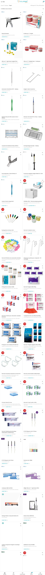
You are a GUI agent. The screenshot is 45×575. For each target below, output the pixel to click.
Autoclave (34, 202)
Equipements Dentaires (28, 202)
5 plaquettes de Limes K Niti (7, 230)
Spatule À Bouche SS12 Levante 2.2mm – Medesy (10, 117)
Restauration (26, 403)
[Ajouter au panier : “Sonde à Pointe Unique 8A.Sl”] (21, 180)
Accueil (2, 5)
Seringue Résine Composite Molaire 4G (10, 515)
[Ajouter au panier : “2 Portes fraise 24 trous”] (21, 381)
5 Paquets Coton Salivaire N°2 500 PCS (10, 344)
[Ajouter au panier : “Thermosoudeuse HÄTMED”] (21, 553)
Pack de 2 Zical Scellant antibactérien (32, 373)
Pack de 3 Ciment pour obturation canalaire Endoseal (11, 316)
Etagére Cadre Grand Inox (29, 89)
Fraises (3, 405)
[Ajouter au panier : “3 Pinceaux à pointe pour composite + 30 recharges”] (42, 237)
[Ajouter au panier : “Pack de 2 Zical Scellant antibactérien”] (42, 352)
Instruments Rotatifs (27, 518)
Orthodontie (26, 346)
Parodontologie (4, 119)
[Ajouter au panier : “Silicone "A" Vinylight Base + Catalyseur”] (42, 40)
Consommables (26, 35)
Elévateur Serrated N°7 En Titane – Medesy (33, 116)
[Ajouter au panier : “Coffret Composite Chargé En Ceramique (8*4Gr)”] (21, 524)
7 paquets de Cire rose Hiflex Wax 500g (32, 315)
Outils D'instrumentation (6, 35)
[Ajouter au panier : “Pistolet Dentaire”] (21, 12)
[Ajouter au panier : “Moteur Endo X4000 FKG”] (42, 495)
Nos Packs (37, 202)
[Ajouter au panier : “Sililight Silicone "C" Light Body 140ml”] (42, 467)
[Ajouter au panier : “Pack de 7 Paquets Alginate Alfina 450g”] (42, 324)
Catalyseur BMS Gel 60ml (7, 488)
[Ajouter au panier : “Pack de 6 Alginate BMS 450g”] (42, 266)
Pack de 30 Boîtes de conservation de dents (11, 258)
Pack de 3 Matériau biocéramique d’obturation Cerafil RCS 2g (9, 432)
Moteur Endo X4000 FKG (29, 515)
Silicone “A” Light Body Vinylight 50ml (9, 61)
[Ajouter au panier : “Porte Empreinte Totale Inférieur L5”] (21, 152)
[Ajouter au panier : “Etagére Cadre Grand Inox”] (42, 68)
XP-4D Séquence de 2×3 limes (30, 431)
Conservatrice (17, 147)
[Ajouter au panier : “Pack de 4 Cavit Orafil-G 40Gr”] (42, 381)
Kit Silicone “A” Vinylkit (28, 33)
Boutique (6, 5)
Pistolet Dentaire (5, 33)
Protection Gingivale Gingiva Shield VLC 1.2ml (33, 173)
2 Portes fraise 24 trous (7, 402)
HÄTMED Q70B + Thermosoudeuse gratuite (33, 201)
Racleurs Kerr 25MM (28, 460)
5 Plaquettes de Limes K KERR (8, 286)
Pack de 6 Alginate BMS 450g (30, 286)
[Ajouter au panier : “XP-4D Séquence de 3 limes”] (21, 439)
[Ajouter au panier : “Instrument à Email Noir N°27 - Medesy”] (21, 68)
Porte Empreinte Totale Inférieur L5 (9, 173)
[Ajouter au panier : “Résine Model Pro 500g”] (42, 553)
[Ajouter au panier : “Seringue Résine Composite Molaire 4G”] (21, 495)
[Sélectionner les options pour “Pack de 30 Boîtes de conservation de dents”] (21, 237)
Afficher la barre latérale (7, 8)
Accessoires (13, 35)
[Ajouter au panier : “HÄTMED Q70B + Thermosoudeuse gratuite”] (42, 180)
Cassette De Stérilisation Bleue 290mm (10, 145)
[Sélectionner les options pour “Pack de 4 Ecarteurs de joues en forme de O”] (21, 352)
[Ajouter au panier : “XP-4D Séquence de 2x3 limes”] (42, 410)
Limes (8, 231)
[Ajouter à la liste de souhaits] (21, 14)
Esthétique (31, 175)
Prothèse (34, 35)
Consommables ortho (32, 346)
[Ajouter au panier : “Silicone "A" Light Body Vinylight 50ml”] (21, 40)
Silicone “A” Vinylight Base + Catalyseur (32, 61)
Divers (25, 461)
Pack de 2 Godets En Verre (29, 230)
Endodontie (9, 259)
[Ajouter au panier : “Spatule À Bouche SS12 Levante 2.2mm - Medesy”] (21, 96)
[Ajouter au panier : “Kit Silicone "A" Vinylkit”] (42, 12)
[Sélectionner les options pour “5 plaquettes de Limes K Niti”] (21, 209)
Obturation (4, 318)
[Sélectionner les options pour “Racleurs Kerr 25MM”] (42, 439)
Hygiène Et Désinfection (6, 346)
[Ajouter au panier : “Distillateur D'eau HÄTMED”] (42, 524)
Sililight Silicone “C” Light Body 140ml (31, 488)
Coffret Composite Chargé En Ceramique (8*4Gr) (11, 545)
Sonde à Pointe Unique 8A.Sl (8, 201)
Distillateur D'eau (31, 546)
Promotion (3, 260)
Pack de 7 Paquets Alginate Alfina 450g (32, 344)
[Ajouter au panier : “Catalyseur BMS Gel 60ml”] (21, 467)
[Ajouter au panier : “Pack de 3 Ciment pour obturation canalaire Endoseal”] (21, 295)
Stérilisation (26, 546)
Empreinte (31, 35)
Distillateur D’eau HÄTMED (29, 544)
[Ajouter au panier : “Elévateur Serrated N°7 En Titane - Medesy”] (42, 96)
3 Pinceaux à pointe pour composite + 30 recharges (32, 258)
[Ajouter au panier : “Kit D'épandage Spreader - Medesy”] (42, 125)
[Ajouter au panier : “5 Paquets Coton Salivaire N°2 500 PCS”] (21, 324)
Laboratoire (7, 405)
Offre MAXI (16, 231)
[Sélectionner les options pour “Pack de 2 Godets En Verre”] (42, 209)
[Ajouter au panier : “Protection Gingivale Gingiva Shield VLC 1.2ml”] (42, 152)
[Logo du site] (22, 1)
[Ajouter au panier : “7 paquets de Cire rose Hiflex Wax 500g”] (42, 295)
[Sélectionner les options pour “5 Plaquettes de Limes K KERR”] (21, 266)
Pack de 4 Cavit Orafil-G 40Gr (30, 402)
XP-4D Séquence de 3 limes (7, 460)
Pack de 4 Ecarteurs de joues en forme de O (11, 373)
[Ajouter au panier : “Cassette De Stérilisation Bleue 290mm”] (21, 125)
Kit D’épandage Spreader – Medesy (31, 145)
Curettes (9, 119)
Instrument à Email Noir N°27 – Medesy (10, 89)
